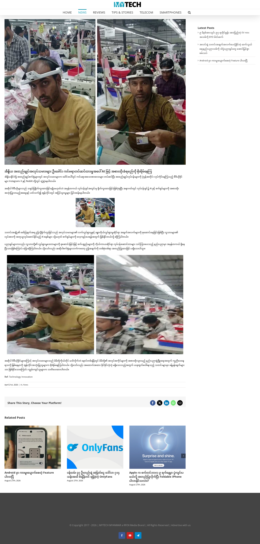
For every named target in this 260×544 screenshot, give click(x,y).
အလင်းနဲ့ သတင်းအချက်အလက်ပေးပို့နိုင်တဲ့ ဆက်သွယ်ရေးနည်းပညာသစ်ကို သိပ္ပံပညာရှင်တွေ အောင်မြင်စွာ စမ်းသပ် (226, 49)
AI (21, 384)
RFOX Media (130, 525)
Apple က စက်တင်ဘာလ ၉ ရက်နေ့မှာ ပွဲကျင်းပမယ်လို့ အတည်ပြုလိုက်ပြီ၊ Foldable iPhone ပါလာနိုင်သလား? (94, 476)
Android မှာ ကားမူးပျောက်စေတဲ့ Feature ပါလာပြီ (223, 60)
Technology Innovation (21, 376)
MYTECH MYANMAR (110, 525)
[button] (189, 12)
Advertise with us (181, 525)
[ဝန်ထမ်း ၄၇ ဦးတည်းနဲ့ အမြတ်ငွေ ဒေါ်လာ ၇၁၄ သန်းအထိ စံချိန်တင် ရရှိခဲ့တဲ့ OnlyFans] (33, 427)
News (25, 384)
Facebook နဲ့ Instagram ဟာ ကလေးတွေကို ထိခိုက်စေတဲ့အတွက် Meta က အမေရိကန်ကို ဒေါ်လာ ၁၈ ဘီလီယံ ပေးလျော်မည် (155, 476)
